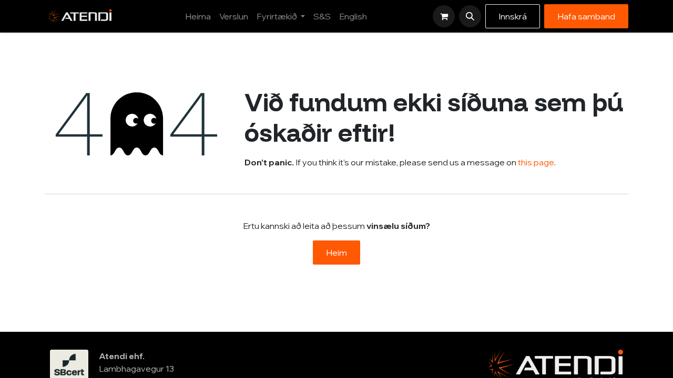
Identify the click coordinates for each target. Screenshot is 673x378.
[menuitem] (198, 16)
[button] (470, 16)
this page (536, 162)
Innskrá (512, 16)
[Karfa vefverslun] (444, 16)
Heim (336, 252)
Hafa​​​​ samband (586, 16)
